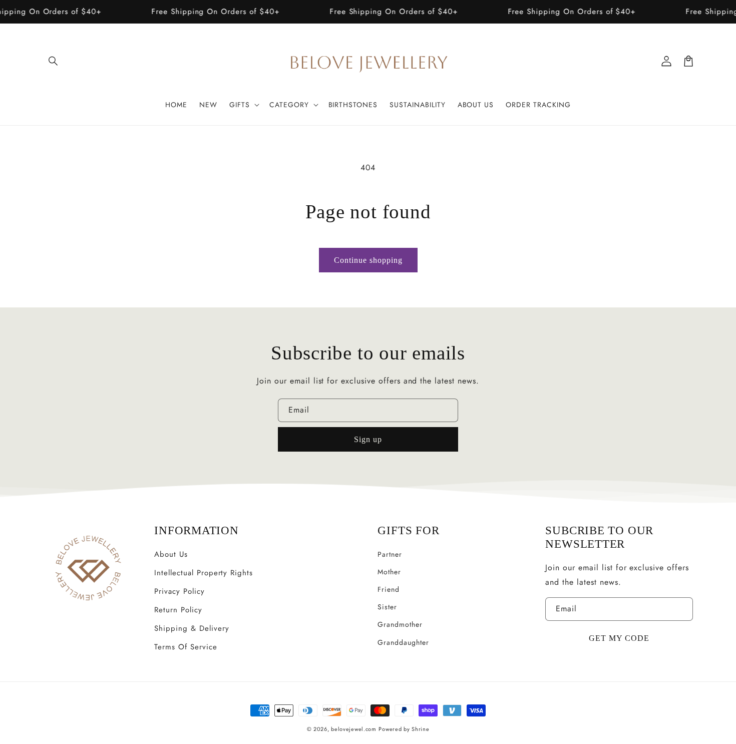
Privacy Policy (179, 591)
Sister (387, 607)
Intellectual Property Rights (203, 572)
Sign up (368, 439)
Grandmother (400, 624)
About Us (171, 554)
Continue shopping (368, 260)
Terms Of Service (185, 646)
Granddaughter (403, 642)
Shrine (420, 729)
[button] (54, 61)
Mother (389, 572)
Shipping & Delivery (191, 628)
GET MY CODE (619, 638)
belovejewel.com (354, 729)
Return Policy (178, 609)
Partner (390, 554)
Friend (389, 589)
